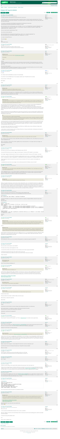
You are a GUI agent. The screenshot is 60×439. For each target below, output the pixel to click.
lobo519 (46, 341)
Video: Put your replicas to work (6, 276)
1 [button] (49, 12)
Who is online (3, 425)
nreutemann (46, 243)
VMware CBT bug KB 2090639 (9, 10)
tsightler (46, 96)
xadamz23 (46, 378)
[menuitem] (56, 5)
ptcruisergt (46, 322)
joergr (45, 132)
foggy (45, 217)
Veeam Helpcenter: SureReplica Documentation (8, 275)
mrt (45, 371)
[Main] (5, 2)
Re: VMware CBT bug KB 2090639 (6, 44)
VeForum (46, 190)
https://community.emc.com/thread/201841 (19, 324)
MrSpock (46, 70)
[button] (47, 12)
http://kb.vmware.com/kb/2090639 (30, 368)
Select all (5, 195)
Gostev (46, 44)
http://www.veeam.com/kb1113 (19, 55)
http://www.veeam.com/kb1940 (23, 373)
